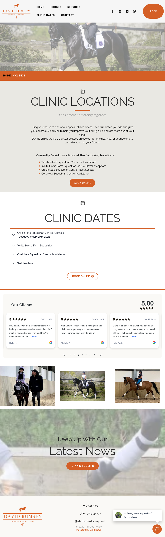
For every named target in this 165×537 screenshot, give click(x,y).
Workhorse (95, 529)
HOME (40, 7)
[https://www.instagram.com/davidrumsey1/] (120, 11)
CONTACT (67, 15)
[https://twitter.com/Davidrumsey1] (135, 11)
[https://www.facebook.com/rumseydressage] (112, 11)
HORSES (55, 7)
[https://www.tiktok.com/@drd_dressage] (127, 11)
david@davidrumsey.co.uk (92, 521)
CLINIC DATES (45, 15)
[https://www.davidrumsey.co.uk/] (16, 11)
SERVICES (73, 7)
